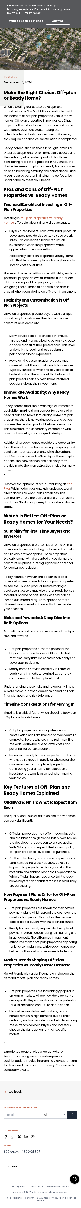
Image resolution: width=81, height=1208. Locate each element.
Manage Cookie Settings (26, 20)
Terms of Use (36, 1186)
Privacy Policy (19, 1186)
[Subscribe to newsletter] (72, 1115)
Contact (14, 1166)
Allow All (57, 20)
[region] (40, 14)
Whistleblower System (58, 1186)
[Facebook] (6, 1137)
